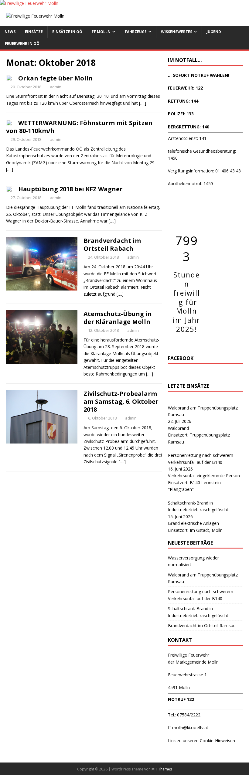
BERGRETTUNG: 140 (188, 127)
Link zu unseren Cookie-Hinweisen (201, 740)
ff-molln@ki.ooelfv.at (188, 727)
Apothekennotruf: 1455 (190, 183)
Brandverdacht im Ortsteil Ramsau (202, 625)
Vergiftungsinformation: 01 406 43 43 (204, 171)
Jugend (213, 31)
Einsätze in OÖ (67, 31)
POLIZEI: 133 (181, 114)
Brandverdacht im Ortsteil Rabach (112, 244)
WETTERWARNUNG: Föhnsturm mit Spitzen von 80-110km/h (79, 127)
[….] (142, 103)
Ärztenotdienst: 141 (187, 138)
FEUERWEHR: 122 (185, 88)
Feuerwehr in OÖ (22, 43)
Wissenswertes (176, 31)
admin (55, 87)
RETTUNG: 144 (183, 101)
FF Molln (101, 31)
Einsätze (34, 31)
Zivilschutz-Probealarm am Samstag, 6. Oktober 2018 (121, 401)
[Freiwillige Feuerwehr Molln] (29, 3)
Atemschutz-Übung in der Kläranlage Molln (118, 318)
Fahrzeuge (136, 31)
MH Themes (162, 769)
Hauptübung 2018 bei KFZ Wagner (70, 189)
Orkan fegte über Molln (55, 78)
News (10, 31)
